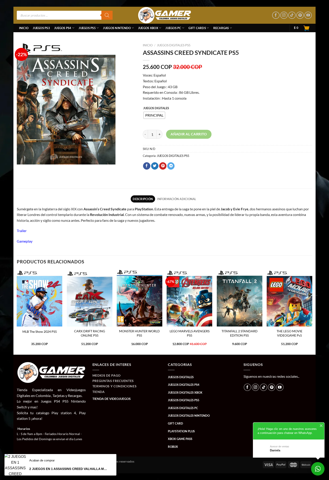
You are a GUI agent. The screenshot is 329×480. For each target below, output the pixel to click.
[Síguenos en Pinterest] (300, 15)
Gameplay (24, 241)
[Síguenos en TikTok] (292, 15)
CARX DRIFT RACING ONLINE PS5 (89, 333)
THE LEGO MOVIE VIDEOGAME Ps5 (289, 333)
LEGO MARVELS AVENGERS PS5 (189, 333)
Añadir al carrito (189, 134)
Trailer (22, 230)
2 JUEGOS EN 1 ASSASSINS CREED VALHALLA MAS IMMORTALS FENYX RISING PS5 (69, 469)
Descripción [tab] (143, 199)
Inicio (24, 28)
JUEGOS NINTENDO (117, 28)
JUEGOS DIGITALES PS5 (173, 45)
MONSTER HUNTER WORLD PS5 (139, 333)
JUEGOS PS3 (41, 28)
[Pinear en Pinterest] (163, 166)
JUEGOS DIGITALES (156, 108)
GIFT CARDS (197, 28)
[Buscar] (107, 15)
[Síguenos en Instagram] (284, 15)
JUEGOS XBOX (148, 28)
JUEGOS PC (173, 28)
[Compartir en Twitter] (154, 166)
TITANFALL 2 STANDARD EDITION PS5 (240, 333)
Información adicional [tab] (176, 199)
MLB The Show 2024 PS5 (39, 331)
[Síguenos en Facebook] (276, 15)
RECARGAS (221, 28)
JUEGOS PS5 (87, 28)
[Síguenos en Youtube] (308, 15)
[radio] (154, 115)
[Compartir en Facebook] (146, 166)
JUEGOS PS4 (62, 28)
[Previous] (17, 311)
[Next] (312, 311)
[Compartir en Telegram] (171, 166)
